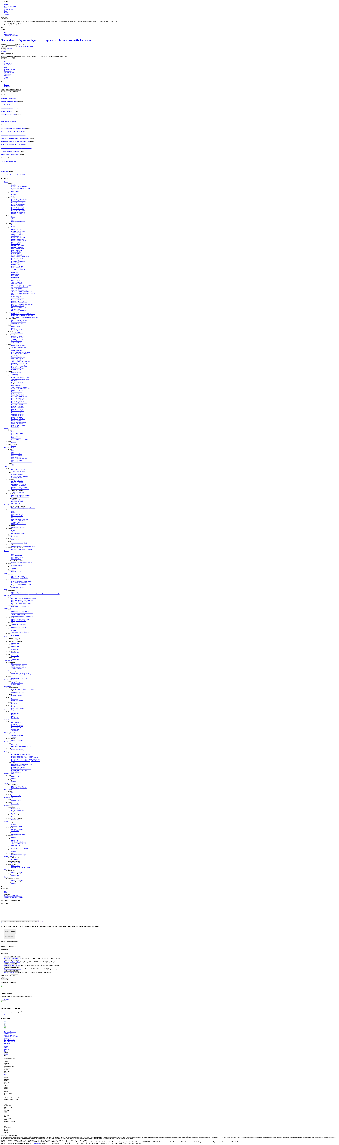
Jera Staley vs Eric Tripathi (7, 104)
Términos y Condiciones (11, 35)
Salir (13, 58)
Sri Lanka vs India (5, 171)
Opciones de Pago (9, 72)
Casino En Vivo (8, 9)
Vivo (6, 85)
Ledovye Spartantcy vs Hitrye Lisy (8, 121)
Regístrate (9, 48)
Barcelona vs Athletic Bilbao (12, 969)
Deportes (6, 4)
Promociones (7, 71)
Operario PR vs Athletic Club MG (13, 897)
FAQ (5, 32)
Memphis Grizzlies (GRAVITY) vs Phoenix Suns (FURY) (13, 144)
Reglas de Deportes (9, 34)
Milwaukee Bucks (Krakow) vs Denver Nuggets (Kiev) (12, 131)
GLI (5, 1047)
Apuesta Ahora (5, 1015)
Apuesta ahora (5, 999)
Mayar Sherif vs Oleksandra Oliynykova (9, 101)
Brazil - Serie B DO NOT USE (13, 896)
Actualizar (4, 58)
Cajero (10, 58)
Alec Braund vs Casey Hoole (7, 108)
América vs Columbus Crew (12, 965)
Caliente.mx (36, 1143)
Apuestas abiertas (6, 55)
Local (5, 891)
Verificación (7, 74)
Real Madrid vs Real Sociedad (13, 958)
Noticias (6, 79)
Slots (5, 11)
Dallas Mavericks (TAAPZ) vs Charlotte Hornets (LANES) (13, 134)
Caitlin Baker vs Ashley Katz (7, 111)
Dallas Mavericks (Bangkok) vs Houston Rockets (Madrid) (13, 128)
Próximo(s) (7, 86)
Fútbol (6, 892)
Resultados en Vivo (9, 69)
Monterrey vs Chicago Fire (12, 962)
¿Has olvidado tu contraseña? (25, 46)
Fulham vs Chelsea (9, 972)
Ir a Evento (41, 921)
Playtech (6, 1049)
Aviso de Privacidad (9, 1035)
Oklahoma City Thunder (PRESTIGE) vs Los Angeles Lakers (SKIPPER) (16, 148)
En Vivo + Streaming (10, 6)
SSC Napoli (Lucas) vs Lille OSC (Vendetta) (10, 151)
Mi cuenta (3, 51)
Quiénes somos (8, 1033)
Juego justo (7, 1038)
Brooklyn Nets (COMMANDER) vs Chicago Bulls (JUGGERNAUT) (15, 141)
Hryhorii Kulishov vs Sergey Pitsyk (8, 161)
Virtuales (6, 14)
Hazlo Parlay (4, 979)
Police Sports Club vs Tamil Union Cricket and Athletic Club (14, 174)
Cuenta (3, 56)
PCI (5, 1051)
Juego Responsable (9, 1040)
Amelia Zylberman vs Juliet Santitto (8, 114)
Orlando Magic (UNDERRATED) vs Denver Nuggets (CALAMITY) (15, 138)
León (5, 1074)
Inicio (5, 67)
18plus (6, 1046)
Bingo (6, 12)
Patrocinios (7, 75)
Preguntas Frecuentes (10, 1032)
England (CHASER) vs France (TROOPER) (10, 154)
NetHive (6, 1054)
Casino (6, 7)
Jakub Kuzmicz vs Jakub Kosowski (8, 164)
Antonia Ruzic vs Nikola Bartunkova (8, 98)
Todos (3, 89)
